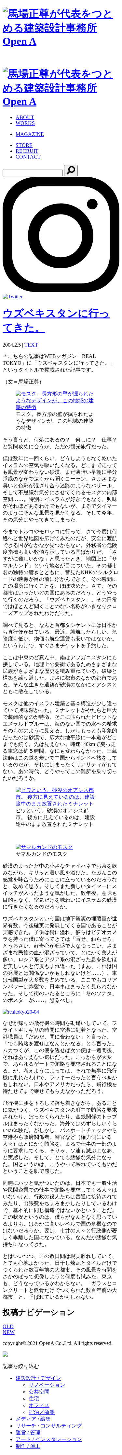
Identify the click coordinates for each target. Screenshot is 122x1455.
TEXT (31, 345)
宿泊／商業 (42, 1412)
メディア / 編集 (33, 1419)
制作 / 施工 (28, 1446)
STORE (24, 145)
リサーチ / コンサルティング (49, 1425)
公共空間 (39, 1391)
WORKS (25, 123)
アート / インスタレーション (49, 1439)
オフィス (39, 1405)
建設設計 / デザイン (38, 1378)
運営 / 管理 (28, 1432)
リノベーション (47, 1385)
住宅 (34, 1398)
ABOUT (25, 117)
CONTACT (28, 157)
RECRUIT (27, 151)
